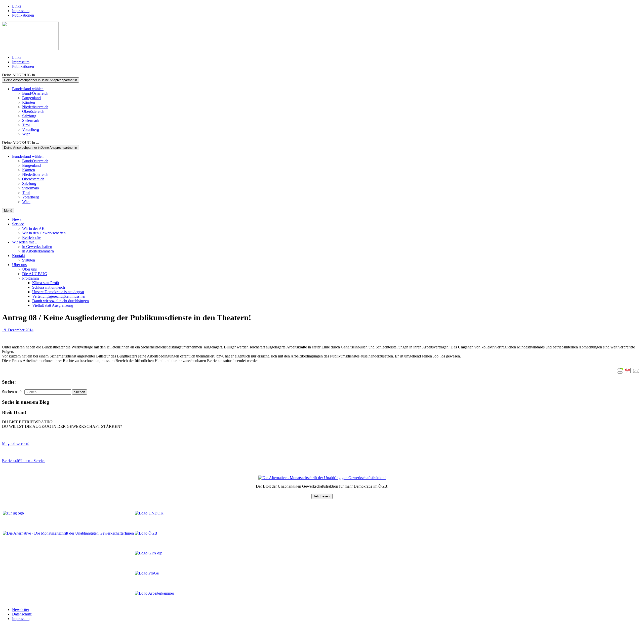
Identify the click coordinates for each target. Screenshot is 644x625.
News (16, 219)
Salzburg (29, 116)
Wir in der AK (33, 228)
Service (18, 224)
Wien (26, 134)
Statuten (28, 260)
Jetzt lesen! (322, 496)
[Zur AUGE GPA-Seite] (148, 553)
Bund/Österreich (35, 93)
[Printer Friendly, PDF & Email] (628, 371)
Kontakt (18, 255)
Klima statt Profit (45, 283)
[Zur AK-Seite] (154, 593)
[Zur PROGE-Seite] (147, 573)
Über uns (19, 265)
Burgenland (31, 98)
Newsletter (20, 609)
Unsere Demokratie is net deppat (58, 292)
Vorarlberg (30, 129)
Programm (30, 278)
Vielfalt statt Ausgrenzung (52, 305)
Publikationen (23, 15)
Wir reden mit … (25, 242)
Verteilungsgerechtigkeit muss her (59, 296)
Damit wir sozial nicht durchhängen (60, 301)
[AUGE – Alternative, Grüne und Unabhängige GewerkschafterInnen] (30, 49)
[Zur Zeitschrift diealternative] (68, 533)
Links (16, 6)
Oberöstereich (33, 111)
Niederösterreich (35, 107)
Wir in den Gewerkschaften (44, 233)
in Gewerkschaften (37, 246)
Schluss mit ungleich (48, 287)
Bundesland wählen (28, 89)
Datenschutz (22, 614)
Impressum (20, 11)
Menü (8, 211)
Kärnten (28, 102)
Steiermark (30, 120)
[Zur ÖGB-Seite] (146, 533)
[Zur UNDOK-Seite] (149, 513)
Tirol (26, 125)
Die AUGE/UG (34, 274)
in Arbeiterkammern (38, 251)
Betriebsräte (31, 237)
